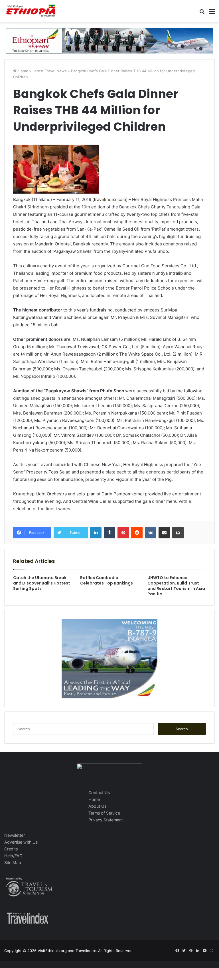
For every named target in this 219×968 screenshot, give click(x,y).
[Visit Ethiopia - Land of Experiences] (31, 11)
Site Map (12, 862)
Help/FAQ (13, 855)
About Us (97, 806)
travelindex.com (110, 199)
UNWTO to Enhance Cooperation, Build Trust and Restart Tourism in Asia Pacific (176, 586)
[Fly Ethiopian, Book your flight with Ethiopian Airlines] (109, 40)
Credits (11, 848)
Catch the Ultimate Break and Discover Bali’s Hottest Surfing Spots (41, 583)
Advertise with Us (21, 842)
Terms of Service (104, 813)
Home (22, 71)
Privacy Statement (105, 819)
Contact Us (99, 792)
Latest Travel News (50, 71)
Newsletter (14, 835)
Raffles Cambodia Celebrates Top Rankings (106, 580)
